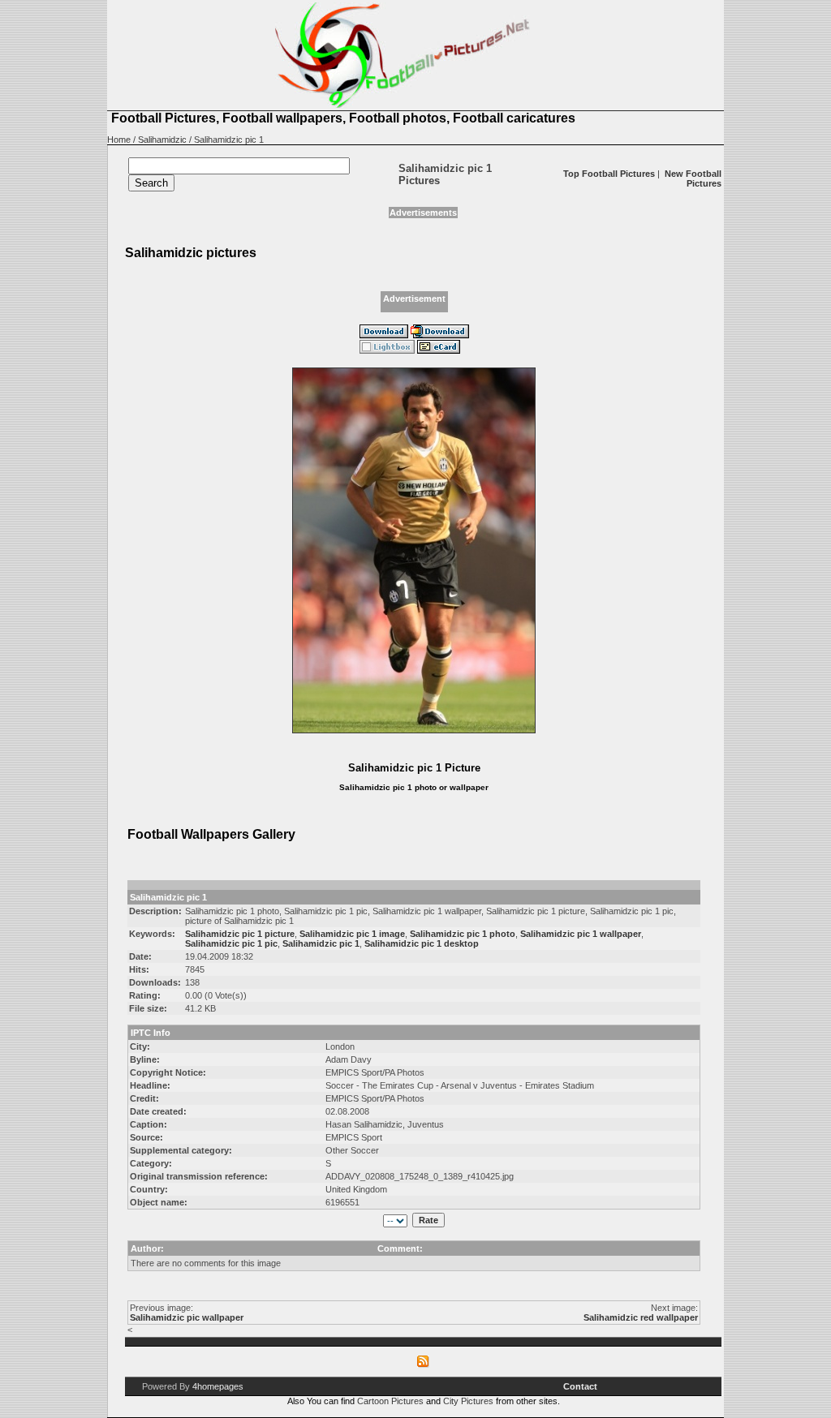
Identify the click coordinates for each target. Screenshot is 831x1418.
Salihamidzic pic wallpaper (186, 1317)
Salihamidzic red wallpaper (640, 1317)
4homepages (217, 1386)
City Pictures (468, 1401)
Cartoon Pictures (390, 1401)
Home (119, 139)
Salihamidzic (162, 139)
